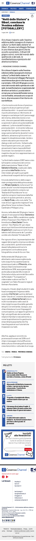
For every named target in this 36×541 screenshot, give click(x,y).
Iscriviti (28, 449)
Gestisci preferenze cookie (22, 531)
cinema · (8, 352)
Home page (5, 12)
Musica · (15, 352)
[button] (32, 16)
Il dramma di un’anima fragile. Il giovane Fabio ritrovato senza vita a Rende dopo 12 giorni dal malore (19, 408)
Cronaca (12, 12)
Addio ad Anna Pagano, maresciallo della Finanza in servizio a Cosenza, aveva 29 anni (19, 375)
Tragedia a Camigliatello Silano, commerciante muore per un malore (18, 399)
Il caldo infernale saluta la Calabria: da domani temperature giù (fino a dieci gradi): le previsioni (19, 420)
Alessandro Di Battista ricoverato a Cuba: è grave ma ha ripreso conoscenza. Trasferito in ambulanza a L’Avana (19, 387)
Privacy (25, 528)
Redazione (6, 528)
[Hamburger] (3, 3)
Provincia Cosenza (25, 352)
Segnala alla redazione (16, 528)
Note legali (9, 531)
